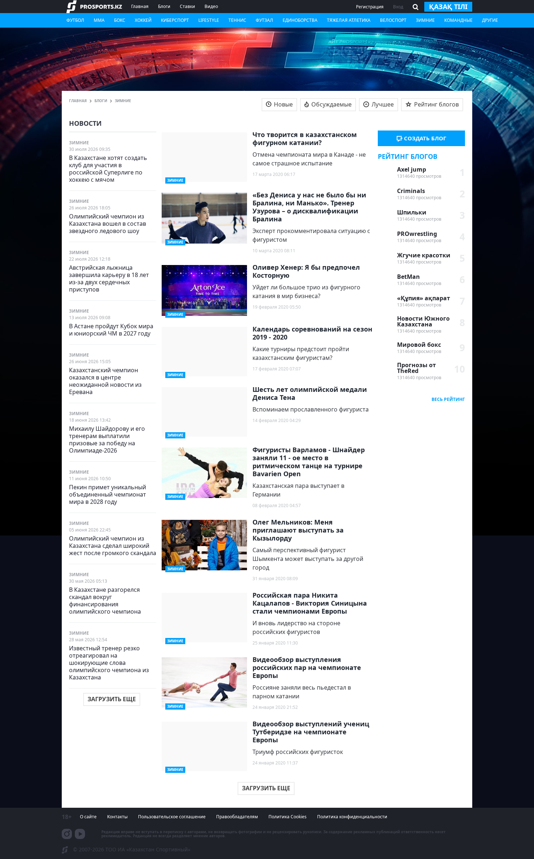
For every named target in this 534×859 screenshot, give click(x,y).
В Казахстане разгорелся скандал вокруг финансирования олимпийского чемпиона (105, 600)
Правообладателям (237, 817)
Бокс (119, 20)
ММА (99, 20)
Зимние (425, 20)
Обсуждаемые (331, 104)
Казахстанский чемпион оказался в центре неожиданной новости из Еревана (105, 381)
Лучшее (382, 104)
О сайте (88, 817)
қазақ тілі (448, 6)
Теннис (237, 20)
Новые (282, 104)
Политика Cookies (287, 817)
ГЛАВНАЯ (78, 100)
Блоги (164, 6)
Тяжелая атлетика (349, 20)
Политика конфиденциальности (352, 817)
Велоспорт (393, 20)
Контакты (117, 817)
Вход (398, 7)
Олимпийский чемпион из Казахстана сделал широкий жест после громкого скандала (112, 545)
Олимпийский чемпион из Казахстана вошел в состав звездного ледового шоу (107, 223)
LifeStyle (208, 20)
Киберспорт (175, 20)
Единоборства (300, 20)
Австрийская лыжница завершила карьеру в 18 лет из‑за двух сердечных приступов (109, 278)
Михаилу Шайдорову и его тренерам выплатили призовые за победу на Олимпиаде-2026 (107, 439)
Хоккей (143, 20)
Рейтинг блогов (436, 104)
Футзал (264, 20)
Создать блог (424, 138)
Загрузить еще (112, 699)
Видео (211, 6)
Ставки (187, 6)
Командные (458, 20)
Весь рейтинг (448, 399)
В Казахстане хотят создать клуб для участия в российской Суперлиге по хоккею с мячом (108, 168)
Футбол (75, 20)
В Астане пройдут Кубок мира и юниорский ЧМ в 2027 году (111, 329)
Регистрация (370, 7)
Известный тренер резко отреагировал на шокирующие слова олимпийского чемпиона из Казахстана (109, 662)
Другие (490, 20)
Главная (140, 6)
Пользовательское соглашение (172, 817)
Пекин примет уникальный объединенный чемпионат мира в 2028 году (107, 494)
